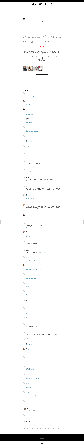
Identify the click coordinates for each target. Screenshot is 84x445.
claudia (27, 214)
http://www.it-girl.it (28, 236)
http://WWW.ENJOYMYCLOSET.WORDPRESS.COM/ (32, 378)
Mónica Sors (27, 135)
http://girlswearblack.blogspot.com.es (31, 278)
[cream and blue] (83, 222)
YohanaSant (27, 100)
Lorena (27, 273)
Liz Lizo (27, 382)
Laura (26, 194)
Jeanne (27, 338)
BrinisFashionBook (28, 264)
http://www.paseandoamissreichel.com (31, 156)
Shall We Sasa (27, 286)
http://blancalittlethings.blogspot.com (31, 260)
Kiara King (27, 177)
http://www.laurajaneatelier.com (30, 122)
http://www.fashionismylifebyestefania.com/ (31, 148)
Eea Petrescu (28, 421)
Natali (26, 161)
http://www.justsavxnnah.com (41, 252)
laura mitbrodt (28, 118)
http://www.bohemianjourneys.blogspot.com (32, 131)
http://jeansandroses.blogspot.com (30, 96)
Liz (26, 307)
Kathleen (27, 348)
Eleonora (27, 231)
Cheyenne (27, 126)
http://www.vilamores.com (29, 210)
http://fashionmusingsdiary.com (30, 344)
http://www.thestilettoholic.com (30, 198)
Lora (26, 414)
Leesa (26, 317)
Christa (27, 366)
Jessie (28, 408)
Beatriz (27, 290)
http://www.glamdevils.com (29, 114)
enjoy (26, 374)
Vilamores (27, 204)
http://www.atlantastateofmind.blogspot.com (32, 327)
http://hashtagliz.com (28, 313)
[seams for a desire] (42, 4)
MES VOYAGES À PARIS (29, 141)
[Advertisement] (42, 11)
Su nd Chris (27, 169)
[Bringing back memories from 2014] (0, 222)
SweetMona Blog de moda (29, 223)
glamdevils (27, 108)
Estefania (27, 145)
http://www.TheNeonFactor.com (30, 361)
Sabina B (27, 92)
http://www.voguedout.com (29, 387)
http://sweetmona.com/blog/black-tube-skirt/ (32, 227)
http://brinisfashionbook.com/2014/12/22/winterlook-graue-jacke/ (34, 269)
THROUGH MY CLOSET (29, 294)
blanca (27, 256)
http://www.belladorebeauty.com (30, 369)
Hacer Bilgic (27, 332)
